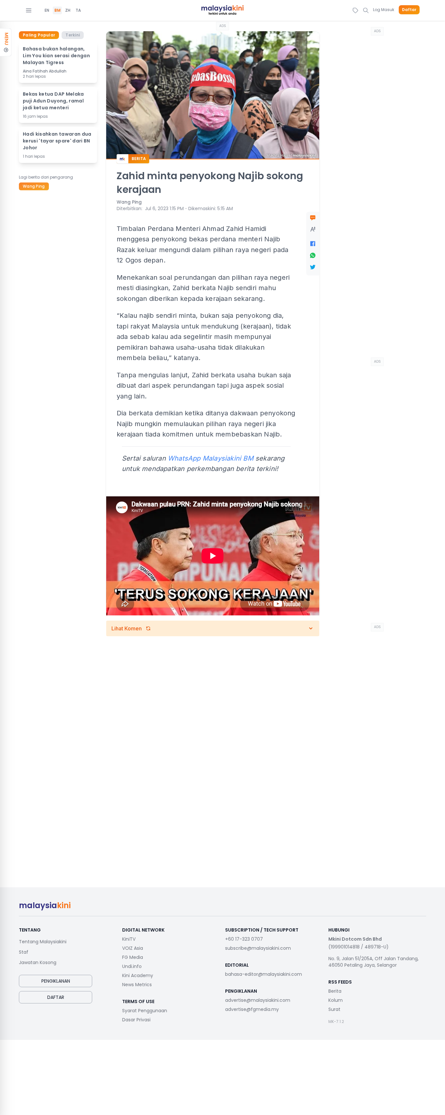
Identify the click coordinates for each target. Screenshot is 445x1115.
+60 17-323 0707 (244, 939)
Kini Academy (137, 975)
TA (78, 10)
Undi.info (132, 966)
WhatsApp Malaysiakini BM (210, 458)
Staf (23, 952)
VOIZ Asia (132, 948)
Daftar (409, 9)
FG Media (132, 957)
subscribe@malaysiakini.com (258, 948)
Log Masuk (383, 9)
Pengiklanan (55, 981)
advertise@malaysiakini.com (257, 1000)
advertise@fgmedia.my (252, 1009)
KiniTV (129, 939)
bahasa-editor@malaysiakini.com (263, 974)
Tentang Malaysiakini (42, 941)
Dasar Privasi (136, 1019)
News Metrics (137, 984)
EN (47, 10)
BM (57, 10)
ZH (67, 10)
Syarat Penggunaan (144, 1010)
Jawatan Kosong (37, 962)
